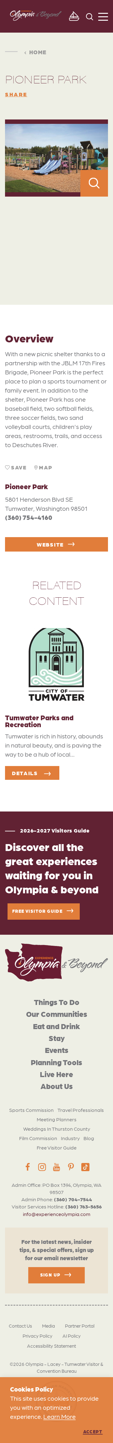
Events (56, 1049)
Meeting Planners (57, 1119)
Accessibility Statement (51, 1346)
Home (37, 52)
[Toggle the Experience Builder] (74, 16)
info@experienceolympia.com (56, 1214)
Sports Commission (31, 1110)
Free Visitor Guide (57, 1147)
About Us (56, 1085)
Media (48, 1326)
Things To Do (56, 1001)
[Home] (56, 962)
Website (50, 544)
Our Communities (56, 1013)
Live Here (56, 1073)
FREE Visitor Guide (37, 910)
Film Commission (38, 1138)
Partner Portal (79, 1326)
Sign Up (50, 1274)
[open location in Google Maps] (56, 237)
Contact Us (20, 1326)
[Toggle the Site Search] (89, 16)
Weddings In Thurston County (56, 1129)
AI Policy (71, 1336)
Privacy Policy (37, 1336)
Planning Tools (56, 1061)
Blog (88, 1138)
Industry (70, 1138)
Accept (92, 1431)
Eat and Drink (56, 1025)
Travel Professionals (80, 1110)
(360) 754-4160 (28, 517)
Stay (57, 1037)
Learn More (59, 1416)
